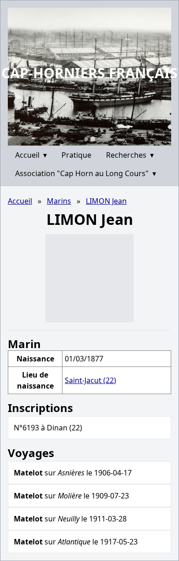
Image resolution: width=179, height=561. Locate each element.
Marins (59, 201)
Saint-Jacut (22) (90, 380)
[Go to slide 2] (92, 138)
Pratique (76, 155)
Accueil (31, 155)
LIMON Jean (106, 201)
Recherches (130, 155)
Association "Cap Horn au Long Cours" (85, 173)
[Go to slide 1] (86, 139)
